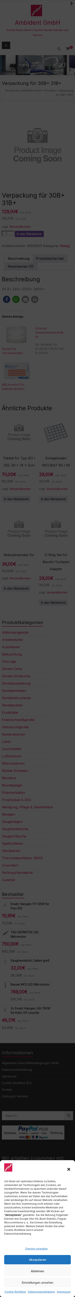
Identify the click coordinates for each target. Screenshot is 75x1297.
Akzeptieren (37, 1260)
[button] (69, 1169)
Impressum (64, 1291)
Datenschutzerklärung (41, 1291)
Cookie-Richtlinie (15, 1291)
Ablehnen (37, 1271)
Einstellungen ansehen (37, 1283)
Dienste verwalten (36, 1248)
